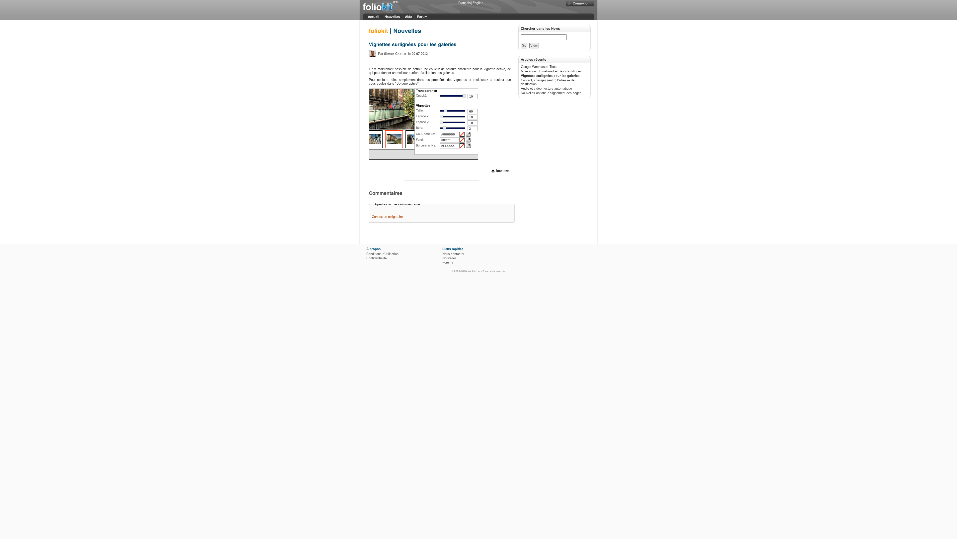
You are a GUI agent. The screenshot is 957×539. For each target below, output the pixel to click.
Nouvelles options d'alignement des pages (551, 93)
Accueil (373, 17)
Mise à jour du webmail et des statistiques (551, 71)
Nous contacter (453, 254)
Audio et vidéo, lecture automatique (546, 88)
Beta (396, 1)
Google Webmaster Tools (539, 67)
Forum (422, 17)
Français (464, 3)
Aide (408, 17)
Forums (447, 262)
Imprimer (502, 170)
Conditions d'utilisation (382, 254)
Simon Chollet (395, 54)
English (478, 3)
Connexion (581, 3)
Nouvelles (392, 17)
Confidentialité (376, 258)
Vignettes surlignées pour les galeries (550, 76)
